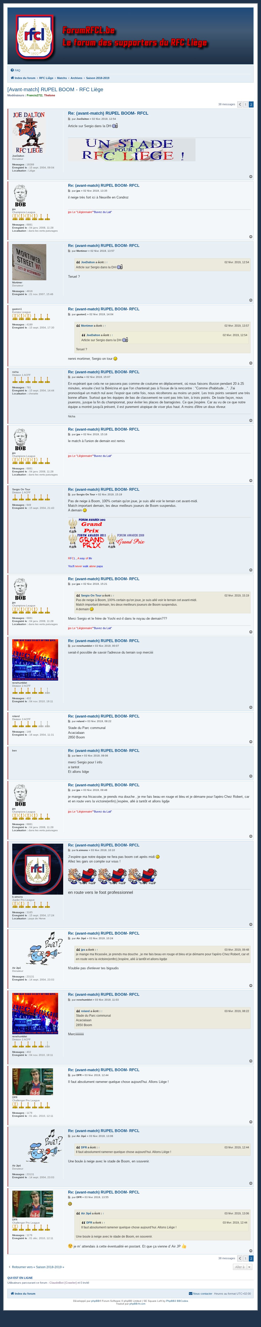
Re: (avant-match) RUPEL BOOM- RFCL (108, 113)
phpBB (95, 1300)
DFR (84, 1147)
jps (83, 949)
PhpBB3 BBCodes (177, 1300)
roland (85, 1011)
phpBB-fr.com (137, 1303)
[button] (239, 104)
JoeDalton (88, 262)
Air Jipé (86, 1213)
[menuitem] (15, 70)
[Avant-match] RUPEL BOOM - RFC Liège (55, 89)
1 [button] (245, 104)
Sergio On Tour (91, 595)
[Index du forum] (114, 36)
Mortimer (87, 325)
